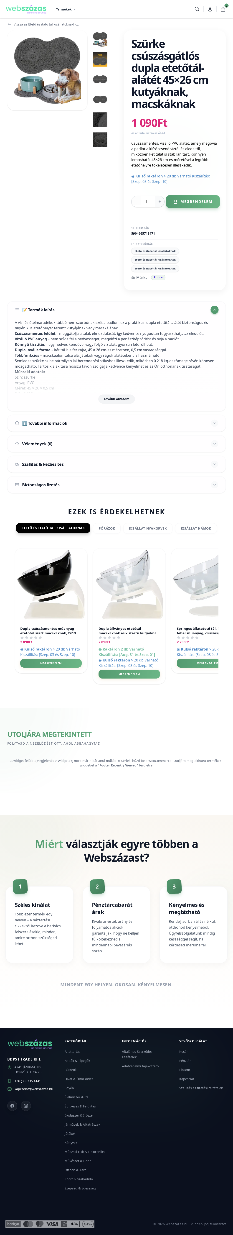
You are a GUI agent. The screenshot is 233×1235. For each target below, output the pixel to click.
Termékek (64, 9)
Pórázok (107, 528)
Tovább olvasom (116, 399)
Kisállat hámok (196, 528)
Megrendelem (51, 663)
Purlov (158, 277)
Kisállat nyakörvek (148, 528)
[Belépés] (210, 9)
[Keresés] (197, 9)
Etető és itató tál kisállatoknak (155, 251)
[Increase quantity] (159, 201)
